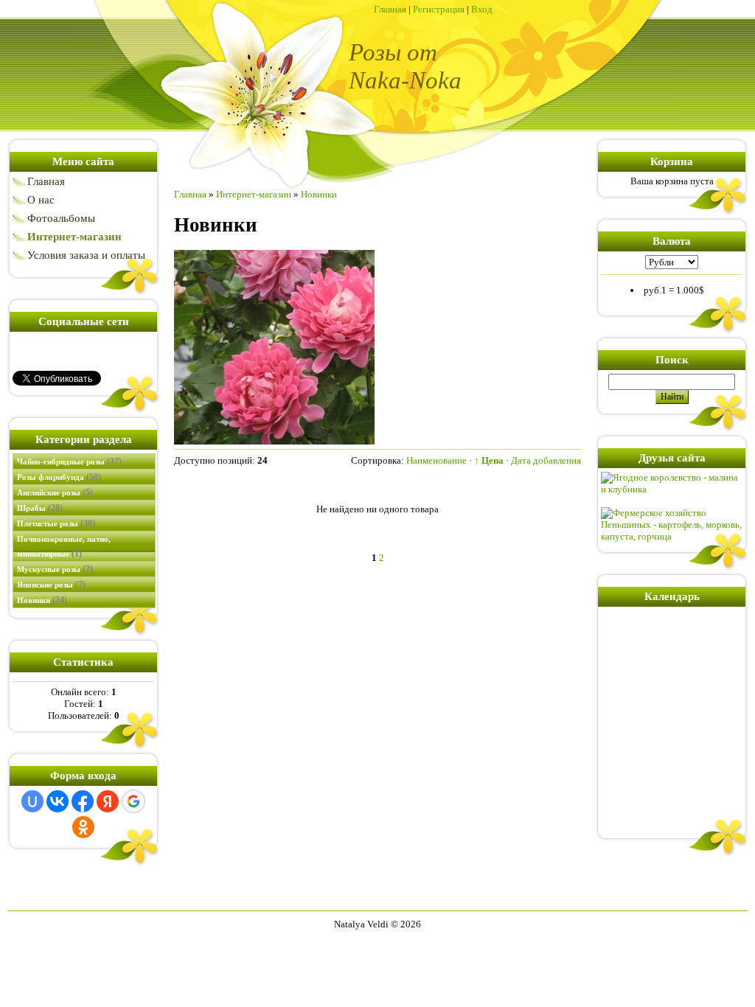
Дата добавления (546, 460)
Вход (482, 9)
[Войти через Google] (133, 801)
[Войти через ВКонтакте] (57, 801)
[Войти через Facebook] (83, 801)
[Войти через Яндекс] (108, 801)
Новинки (42, 600)
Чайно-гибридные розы (69, 461)
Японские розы (51, 584)
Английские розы (55, 492)
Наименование (436, 460)
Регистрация (439, 9)
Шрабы (40, 508)
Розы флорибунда (59, 477)
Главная (390, 9)
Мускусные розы (55, 569)
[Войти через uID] (32, 801)
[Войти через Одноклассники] (83, 827)
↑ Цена (489, 460)
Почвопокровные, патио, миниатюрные (64, 546)
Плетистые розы (56, 523)
